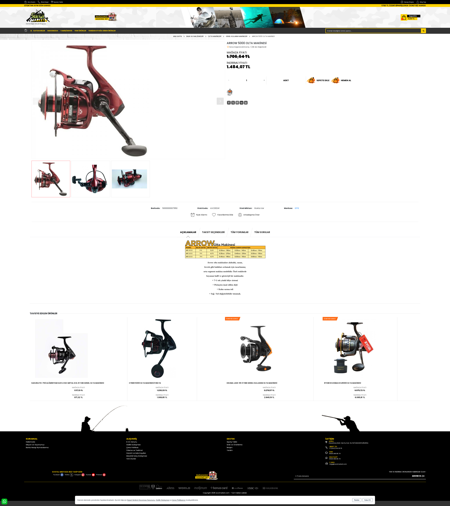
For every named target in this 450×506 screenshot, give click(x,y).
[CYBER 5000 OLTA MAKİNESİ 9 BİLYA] (61, 348)
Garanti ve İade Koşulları (136, 453)
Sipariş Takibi (232, 442)
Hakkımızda (52, 31)
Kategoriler (39, 31)
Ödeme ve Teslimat (134, 450)
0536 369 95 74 (335, 453)
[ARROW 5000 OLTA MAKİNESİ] (128, 100)
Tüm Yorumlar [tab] (239, 232)
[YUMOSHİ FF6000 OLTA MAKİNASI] (354, 348)
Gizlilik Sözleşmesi (133, 445)
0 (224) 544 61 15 (336, 448)
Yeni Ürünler (131, 459)
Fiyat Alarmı (201, 214)
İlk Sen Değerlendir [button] (259, 47)
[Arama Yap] (423, 30)
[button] (220, 101)
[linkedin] (246, 103)
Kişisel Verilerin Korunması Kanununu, (141, 500)
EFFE (297, 208)
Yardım (230, 450)
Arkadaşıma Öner (251, 214)
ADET (286, 80)
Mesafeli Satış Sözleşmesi (136, 456)
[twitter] (233, 103)
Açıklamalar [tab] (188, 232)
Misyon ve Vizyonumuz (35, 445)
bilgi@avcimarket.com (338, 464)
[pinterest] (237, 103)
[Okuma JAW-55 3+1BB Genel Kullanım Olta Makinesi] (159, 348)
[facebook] (229, 103)
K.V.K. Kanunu (131, 442)
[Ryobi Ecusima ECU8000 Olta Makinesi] (256, 348)
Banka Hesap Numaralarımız (37, 447)
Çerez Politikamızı (179, 500)
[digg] (241, 103)
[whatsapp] (250, 103)
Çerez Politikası (132, 447)
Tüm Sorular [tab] (262, 232)
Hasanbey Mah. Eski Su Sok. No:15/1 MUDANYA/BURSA (348, 443)
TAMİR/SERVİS (66, 31)
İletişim (229, 447)
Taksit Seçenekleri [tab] (213, 232)
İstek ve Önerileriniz (234, 445)
